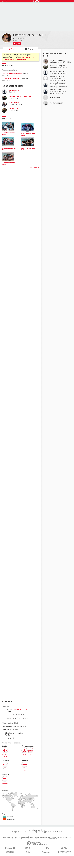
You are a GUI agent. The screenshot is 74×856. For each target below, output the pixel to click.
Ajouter (18, 44)
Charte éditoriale (23, 837)
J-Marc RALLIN (14, 90)
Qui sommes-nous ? (8, 837)
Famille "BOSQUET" (56, 103)
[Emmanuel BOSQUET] (7, 38)
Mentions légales (35, 839)
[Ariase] (46, 852)
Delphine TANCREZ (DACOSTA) (20, 96)
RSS (49, 837)
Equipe (16, 837)
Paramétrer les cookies (17, 839)
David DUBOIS (14, 109)
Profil (13, 49)
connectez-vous (28, 57)
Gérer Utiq (27, 839)
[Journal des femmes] (10, 848)
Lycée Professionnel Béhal (12, 73)
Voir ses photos (34, 167)
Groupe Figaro (44, 839)
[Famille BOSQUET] (45, 103)
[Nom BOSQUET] (45, 97)
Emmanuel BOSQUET (57, 60)
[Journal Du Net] (46, 848)
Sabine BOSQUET (56, 89)
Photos (30, 49)
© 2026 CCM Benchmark (55, 839)
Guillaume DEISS (14, 102)
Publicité (31, 837)
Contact (36, 837)
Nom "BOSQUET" (56, 97)
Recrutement (55, 837)
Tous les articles (43, 837)
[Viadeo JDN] (28, 852)
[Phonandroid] (64, 852)
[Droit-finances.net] (64, 848)
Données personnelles (65, 837)
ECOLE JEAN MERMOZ (10, 79)
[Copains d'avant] (10, 852)
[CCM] (28, 848)
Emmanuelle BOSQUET (58, 83)
